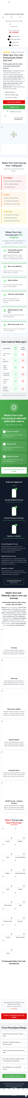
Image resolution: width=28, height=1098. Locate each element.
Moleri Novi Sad (7, 70)
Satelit (7, 889)
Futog (7, 953)
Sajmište (20, 889)
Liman (7, 857)
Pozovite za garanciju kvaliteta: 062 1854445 (14, 470)
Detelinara (20, 841)
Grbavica (8, 841)
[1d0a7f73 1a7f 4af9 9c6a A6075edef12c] (7, 1091)
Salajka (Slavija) (8, 905)
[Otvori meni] (25, 1)
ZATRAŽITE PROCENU (14, 581)
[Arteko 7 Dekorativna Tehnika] (16, 1091)
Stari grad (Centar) (7, 921)
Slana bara (20, 921)
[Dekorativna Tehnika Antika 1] (21, 1091)
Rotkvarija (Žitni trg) (20, 873)
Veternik (8, 937)
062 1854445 (14, 1008)
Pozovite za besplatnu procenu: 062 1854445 (14, 1016)
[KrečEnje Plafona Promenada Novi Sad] (12, 1091)
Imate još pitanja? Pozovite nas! (14, 1076)
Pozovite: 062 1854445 (14, 102)
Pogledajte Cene (14, 107)
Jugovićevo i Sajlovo (20, 937)
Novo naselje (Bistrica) (20, 857)
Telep (20, 905)
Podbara (8, 873)
